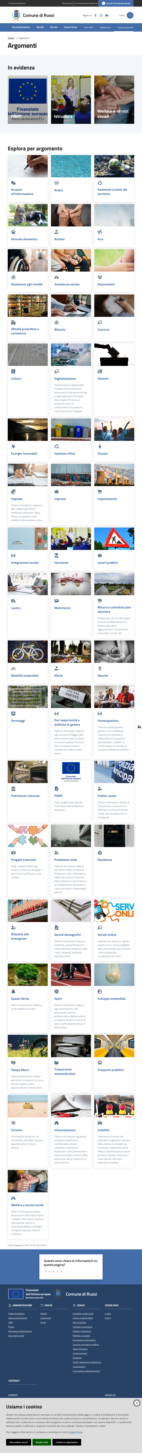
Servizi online (107, 934)
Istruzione (61, 562)
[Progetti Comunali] (28, 836)
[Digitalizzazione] (71, 355)
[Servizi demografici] (71, 911)
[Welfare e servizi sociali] (114, 100)
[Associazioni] (114, 260)
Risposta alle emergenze (20, 936)
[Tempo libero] (28, 1046)
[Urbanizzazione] (71, 1106)
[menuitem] (21, 27)
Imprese (60, 499)
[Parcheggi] (28, 697)
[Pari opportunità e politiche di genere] (71, 697)
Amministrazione (22, 1305)
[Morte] (71, 651)
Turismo (16, 1130)
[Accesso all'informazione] (28, 166)
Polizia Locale (107, 796)
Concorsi (103, 329)
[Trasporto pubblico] (114, 1046)
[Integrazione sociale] (28, 539)
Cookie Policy (75, 1432)
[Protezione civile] (71, 836)
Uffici (10, 1322)
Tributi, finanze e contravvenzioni (80, 1351)
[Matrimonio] (71, 584)
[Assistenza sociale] (71, 260)
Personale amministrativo (20, 1331)
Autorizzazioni (79, 1366)
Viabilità (103, 1130)
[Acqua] (71, 166)
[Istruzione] (71, 100)
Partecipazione (108, 720)
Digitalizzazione (65, 378)
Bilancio (59, 329)
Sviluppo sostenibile (112, 998)
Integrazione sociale (25, 562)
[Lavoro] (28, 584)
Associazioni (106, 284)
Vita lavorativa (79, 1322)
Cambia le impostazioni (67, 1442)
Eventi (108, 1318)
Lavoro (15, 608)
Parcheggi (18, 720)
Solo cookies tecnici (18, 1442)
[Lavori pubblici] (114, 539)
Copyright (14, 1380)
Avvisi (43, 1322)
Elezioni (103, 378)
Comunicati (45, 1318)
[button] (130, 15)
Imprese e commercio (82, 1326)
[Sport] (71, 975)
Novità (48, 1305)
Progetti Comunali (23, 860)
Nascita (103, 675)
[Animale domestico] (28, 215)
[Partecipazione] (114, 697)
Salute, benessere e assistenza (87, 1362)
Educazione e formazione (84, 1340)
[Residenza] (114, 836)
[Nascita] (114, 651)
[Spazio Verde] (28, 975)
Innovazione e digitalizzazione (86, 1371)
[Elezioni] (114, 355)
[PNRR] (28, 100)
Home (11, 38)
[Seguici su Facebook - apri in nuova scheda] (94, 15)
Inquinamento (107, 499)
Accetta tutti (42, 1442)
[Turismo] (28, 1106)
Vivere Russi (112, 1305)
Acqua (58, 190)
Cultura (16, 378)
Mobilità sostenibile (25, 675)
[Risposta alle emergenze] (28, 911)
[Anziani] (71, 215)
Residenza (105, 860)
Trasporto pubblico (111, 1070)
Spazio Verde (20, 998)
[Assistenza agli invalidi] (28, 260)
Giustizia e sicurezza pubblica (86, 1344)
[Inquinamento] (114, 475)
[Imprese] (71, 475)
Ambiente (77, 1357)
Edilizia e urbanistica (82, 1331)
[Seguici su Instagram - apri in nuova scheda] (100, 15)
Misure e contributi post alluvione (114, 609)
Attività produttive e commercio (25, 331)
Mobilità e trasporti (81, 1335)
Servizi (81, 1305)
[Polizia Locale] (114, 772)
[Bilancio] (71, 305)
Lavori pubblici (108, 562)
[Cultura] (28, 355)
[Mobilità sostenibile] (28, 651)
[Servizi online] (114, 911)
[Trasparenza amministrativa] (71, 1046)
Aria (100, 239)
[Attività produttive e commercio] (28, 305)
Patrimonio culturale (25, 796)
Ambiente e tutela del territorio (112, 191)
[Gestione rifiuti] (71, 429)
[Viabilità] (114, 1106)
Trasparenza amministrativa (64, 1071)
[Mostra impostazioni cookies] (139, 726)
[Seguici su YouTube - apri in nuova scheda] (105, 15)
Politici (11, 1326)
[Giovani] (114, 429)
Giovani (103, 453)
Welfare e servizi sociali (27, 1205)
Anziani (59, 239)
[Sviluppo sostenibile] (114, 975)
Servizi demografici (67, 934)
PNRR (58, 796)
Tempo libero (20, 1070)
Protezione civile (65, 860)
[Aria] (114, 215)
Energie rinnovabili (24, 453)
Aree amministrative (17, 1318)
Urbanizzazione (65, 1130)
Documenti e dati (16, 1335)
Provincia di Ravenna (17, 3)
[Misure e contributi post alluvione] (114, 584)
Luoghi (108, 1313)
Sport (58, 998)
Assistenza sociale (67, 284)
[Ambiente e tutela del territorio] (114, 166)
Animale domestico (24, 239)
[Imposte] (28, 475)
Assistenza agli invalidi (27, 284)
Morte (58, 675)
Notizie (43, 1313)
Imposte (16, 499)
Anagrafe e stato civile (83, 1313)
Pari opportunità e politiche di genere (67, 722)
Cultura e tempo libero (83, 1318)
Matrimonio (62, 608)
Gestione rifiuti (64, 453)
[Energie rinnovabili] (28, 429)
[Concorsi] (114, 305)
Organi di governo (16, 1313)
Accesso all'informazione (22, 191)
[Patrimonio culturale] (28, 772)
